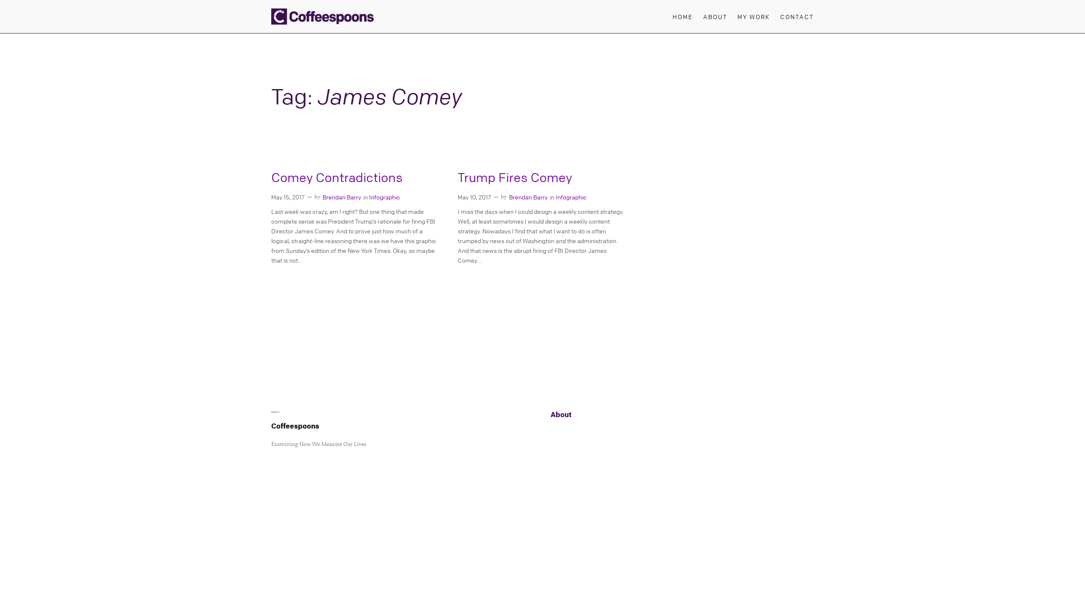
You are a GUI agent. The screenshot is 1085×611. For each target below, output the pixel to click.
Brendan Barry (342, 197)
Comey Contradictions (337, 177)
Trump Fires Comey (515, 177)
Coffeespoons (295, 425)
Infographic (384, 197)
